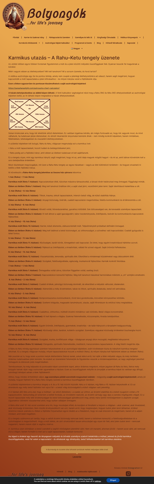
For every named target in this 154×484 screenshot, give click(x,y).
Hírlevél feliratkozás (114, 43)
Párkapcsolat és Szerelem (59, 37)
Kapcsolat (131, 43)
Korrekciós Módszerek (28, 43)
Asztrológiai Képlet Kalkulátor (57, 43)
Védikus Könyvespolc (129, 37)
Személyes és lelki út (83, 37)
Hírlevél (60, 471)
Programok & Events (83, 43)
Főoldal (16, 37)
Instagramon (134, 468)
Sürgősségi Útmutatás (106, 37)
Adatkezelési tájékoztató (87, 471)
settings (98, 481)
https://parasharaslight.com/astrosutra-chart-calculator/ (34, 88)
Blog (99, 43)
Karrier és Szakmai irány (34, 37)
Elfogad (113, 480)
